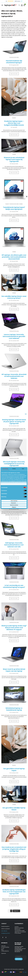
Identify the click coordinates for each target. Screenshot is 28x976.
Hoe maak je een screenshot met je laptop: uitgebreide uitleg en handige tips (14, 849)
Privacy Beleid (18, 933)
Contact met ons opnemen (5, 952)
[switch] (25, 490)
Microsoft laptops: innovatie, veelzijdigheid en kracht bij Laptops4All (14, 464)
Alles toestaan (14, 500)
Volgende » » (16, 911)
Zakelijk (14, 154)
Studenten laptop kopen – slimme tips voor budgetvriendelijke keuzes (14, 123)
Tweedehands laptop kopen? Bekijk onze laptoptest (14, 208)
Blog (2, 949)
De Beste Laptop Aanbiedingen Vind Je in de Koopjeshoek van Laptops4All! (14, 892)
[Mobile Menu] (2, 5)
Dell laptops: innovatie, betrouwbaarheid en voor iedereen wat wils (14, 545)
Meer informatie (14, 73)
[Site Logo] (11, 5)
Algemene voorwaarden (20, 932)
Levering (16, 926)
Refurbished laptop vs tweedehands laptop (14, 709)
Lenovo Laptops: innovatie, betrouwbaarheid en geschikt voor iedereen (14, 336)
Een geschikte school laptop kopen (14, 770)
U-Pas (2, 948)
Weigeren (14, 507)
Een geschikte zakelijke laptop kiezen (14, 809)
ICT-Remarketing (5, 947)
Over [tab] (23, 468)
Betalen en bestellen (19, 928)
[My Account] (22, 5)
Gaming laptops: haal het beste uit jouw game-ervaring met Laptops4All (14, 422)
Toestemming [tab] (5, 468)
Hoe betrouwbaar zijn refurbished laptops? (14, 62)
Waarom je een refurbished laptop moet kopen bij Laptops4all (14, 159)
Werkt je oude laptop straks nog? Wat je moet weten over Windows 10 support (14, 628)
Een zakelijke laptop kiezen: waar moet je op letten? (14, 297)
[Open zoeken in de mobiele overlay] (19, 5)
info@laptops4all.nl (5, 933)
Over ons (3, 946)
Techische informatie (14, 57)
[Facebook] (2, 937)
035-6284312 (4, 931)
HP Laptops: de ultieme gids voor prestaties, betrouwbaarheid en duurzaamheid (14, 257)
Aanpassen (13, 502)
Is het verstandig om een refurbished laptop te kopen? (14, 586)
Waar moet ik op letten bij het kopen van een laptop (14, 670)
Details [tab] (14, 468)
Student (14, 117)
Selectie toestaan (14, 505)
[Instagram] (6, 937)
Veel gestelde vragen (20, 930)
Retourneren (17, 929)
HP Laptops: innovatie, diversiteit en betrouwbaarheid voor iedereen (14, 376)
